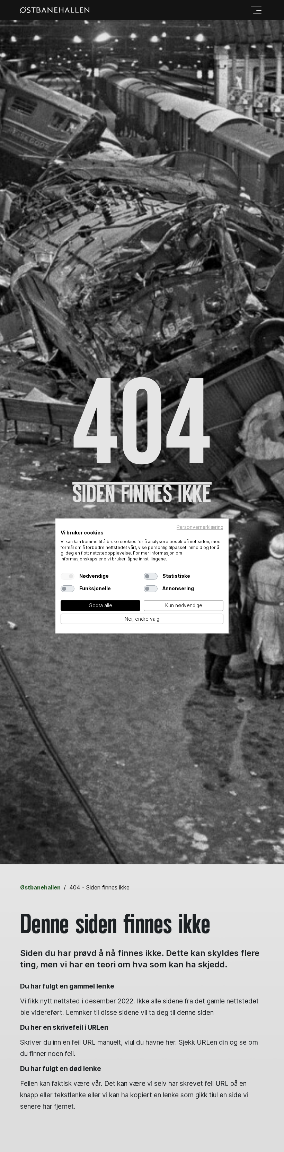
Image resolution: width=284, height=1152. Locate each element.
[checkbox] (67, 576)
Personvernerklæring (200, 527)
